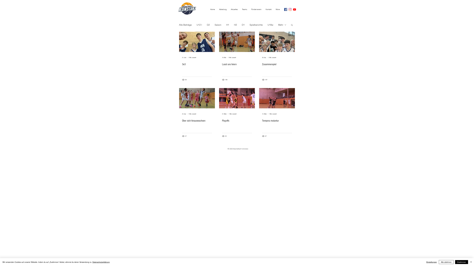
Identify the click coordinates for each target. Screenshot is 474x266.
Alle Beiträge (185, 24)
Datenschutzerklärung (101, 262)
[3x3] (197, 42)
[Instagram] (290, 9)
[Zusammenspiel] (277, 42)
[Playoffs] (237, 98)
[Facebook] (285, 9)
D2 (208, 24)
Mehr (280, 24)
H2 (235, 24)
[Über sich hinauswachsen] (197, 98)
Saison (218, 24)
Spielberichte (256, 24)
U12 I (199, 24)
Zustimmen (461, 262)
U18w (270, 24)
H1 (227, 24)
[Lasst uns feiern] (237, 42)
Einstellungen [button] (431, 262)
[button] (292, 25)
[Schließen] (471, 262)
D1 (243, 24)
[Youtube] (294, 9)
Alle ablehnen (446, 262)
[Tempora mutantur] (277, 98)
